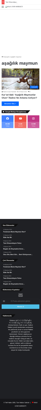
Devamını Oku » (10, 104)
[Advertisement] (20, 31)
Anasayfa (6, 57)
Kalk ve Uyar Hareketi (9, 91)
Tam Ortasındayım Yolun (13, 2)
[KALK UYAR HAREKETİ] (14, 7)
